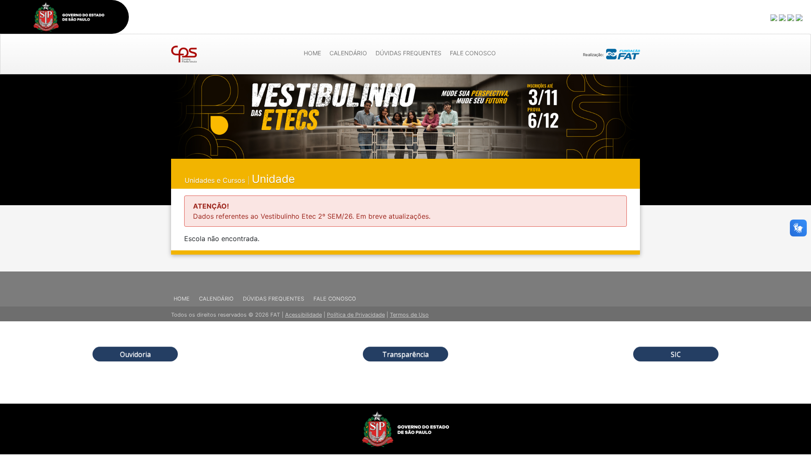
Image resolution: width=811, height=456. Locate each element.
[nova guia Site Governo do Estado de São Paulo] (68, 17)
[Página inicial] (184, 54)
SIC (676, 354)
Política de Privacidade (356, 315)
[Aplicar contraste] (791, 17)
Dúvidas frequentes (408, 53)
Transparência (405, 354)
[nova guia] (799, 17)
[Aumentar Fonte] (774, 17)
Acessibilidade (303, 315)
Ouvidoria (135, 354)
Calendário (348, 53)
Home (312, 53)
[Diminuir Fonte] (783, 17)
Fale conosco (473, 53)
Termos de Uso (409, 315)
